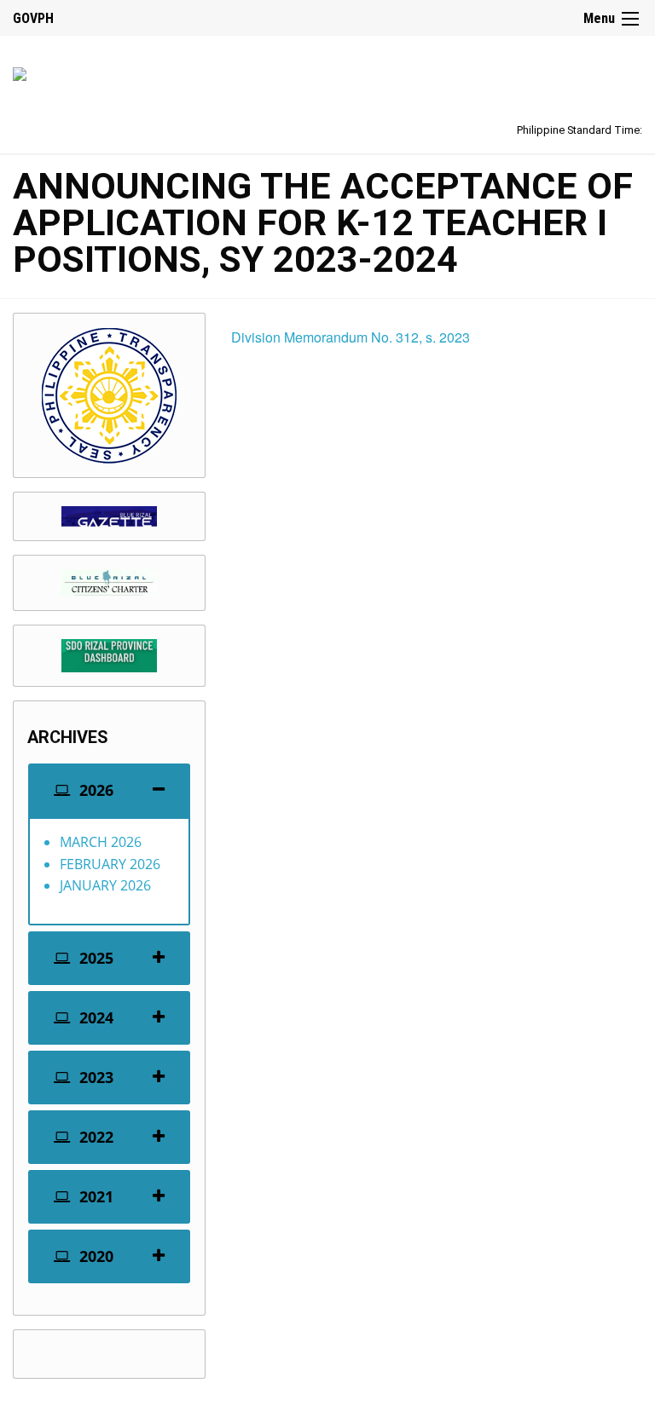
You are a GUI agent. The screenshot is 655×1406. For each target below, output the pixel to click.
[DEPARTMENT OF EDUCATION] (19, 71)
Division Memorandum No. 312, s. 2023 (350, 337)
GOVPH (33, 18)
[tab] (109, 790)
